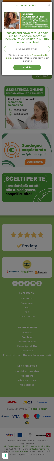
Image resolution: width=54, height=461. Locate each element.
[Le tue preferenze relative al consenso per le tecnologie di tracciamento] (5, 456)
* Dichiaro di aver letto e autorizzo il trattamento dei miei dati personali (28, 58)
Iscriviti (27, 67)
